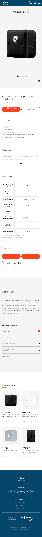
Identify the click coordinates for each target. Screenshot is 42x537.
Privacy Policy (21, 509)
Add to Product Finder (11, 109)
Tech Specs (31, 109)
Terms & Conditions (21, 503)
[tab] (18, 76)
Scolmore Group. (24, 529)
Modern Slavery (21, 506)
